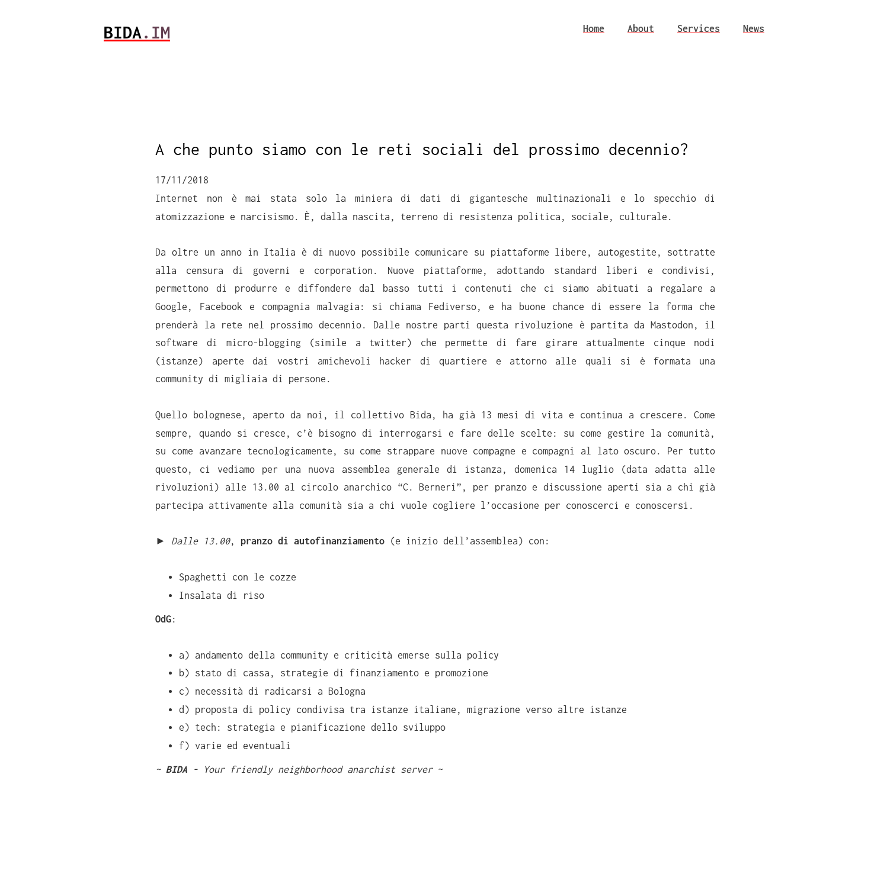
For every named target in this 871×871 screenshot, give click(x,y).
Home (593, 28)
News (753, 28)
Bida (137, 32)
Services (698, 28)
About (640, 28)
